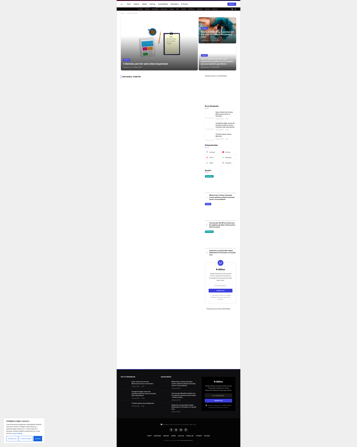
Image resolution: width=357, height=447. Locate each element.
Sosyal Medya (163, 4)
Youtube (207, 9)
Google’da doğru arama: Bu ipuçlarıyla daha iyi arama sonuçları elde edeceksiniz (225, 125)
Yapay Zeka (164, 9)
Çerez (173, 436)
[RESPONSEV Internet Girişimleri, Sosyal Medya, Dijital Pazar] (121, 4)
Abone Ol (232, 4)
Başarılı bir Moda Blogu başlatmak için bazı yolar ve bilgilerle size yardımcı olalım (217, 34)
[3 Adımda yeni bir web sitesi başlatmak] (159, 43)
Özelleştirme (12, 438)
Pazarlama (174, 4)
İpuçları (147, 9)
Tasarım (136, 4)
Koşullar (189, 436)
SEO (177, 9)
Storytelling (155, 9)
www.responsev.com (187, 440)
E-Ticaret (184, 4)
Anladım (38, 438)
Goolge (172, 9)
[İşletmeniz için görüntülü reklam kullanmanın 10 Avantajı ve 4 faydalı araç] (220, 239)
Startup (152, 4)
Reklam (166, 436)
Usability (183, 9)
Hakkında (157, 436)
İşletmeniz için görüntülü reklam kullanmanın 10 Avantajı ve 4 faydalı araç (222, 253)
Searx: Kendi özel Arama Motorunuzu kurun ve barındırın (224, 114)
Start (129, 4)
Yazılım (144, 4)
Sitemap (199, 436)
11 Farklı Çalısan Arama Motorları (223, 135)
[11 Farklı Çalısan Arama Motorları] (209, 136)
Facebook (215, 9)
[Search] (232, 9)
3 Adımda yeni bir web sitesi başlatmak (145, 63)
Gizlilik (181, 436)
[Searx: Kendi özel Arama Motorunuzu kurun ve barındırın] (209, 114)
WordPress (191, 9)
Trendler (140, 9)
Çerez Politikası (17, 433)
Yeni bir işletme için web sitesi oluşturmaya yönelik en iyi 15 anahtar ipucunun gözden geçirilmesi (217, 61)
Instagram (200, 9)
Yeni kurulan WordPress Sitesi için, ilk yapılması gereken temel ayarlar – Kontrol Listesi (222, 225)
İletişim (207, 436)
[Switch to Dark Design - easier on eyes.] (235, 9)
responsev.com (127, 67)
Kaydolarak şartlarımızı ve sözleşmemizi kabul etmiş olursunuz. (221, 297)
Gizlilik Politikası (226, 405)
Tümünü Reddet (25, 438)
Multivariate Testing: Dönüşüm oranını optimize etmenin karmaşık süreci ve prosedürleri (221, 197)
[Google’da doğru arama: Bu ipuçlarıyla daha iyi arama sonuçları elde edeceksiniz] (209, 125)
